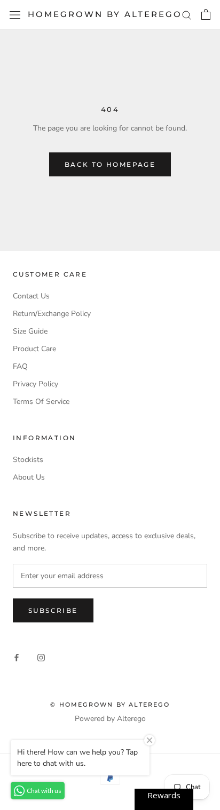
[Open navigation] (15, 15)
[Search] (187, 14)
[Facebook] (16, 657)
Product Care (34, 349)
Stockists (28, 460)
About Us (29, 477)
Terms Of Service (41, 401)
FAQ (20, 366)
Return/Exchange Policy (52, 314)
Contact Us (31, 296)
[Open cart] (205, 14)
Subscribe (53, 610)
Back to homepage (110, 164)
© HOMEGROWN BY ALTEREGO (110, 704)
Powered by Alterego (110, 719)
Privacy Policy (35, 384)
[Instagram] (41, 657)
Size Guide (30, 331)
